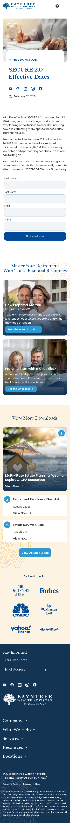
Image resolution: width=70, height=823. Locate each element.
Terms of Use (31, 784)
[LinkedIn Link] (25, 89)
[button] (65, 6)
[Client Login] (57, 6)
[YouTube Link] (10, 89)
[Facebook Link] (40, 89)
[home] (19, 6)
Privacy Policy (11, 784)
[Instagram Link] (33, 89)
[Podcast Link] (18, 89)
